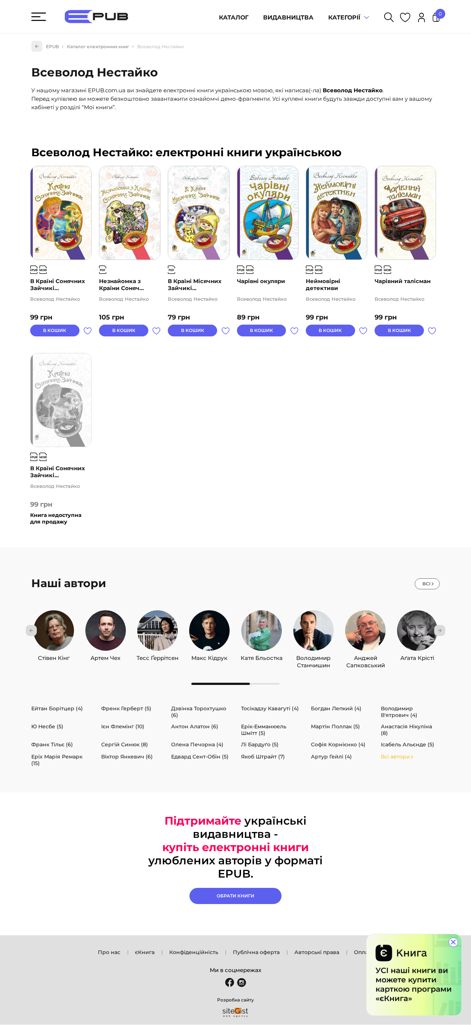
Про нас (109, 952)
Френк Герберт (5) (126, 708)
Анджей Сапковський (365, 656)
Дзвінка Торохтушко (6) (198, 711)
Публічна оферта (256, 952)
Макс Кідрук (209, 656)
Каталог (233, 17)
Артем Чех (105, 656)
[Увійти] (421, 18)
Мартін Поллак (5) (335, 726)
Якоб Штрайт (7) (263, 756)
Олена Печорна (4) (197, 744)
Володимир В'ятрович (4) (399, 711)
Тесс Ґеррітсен (157, 656)
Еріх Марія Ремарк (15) (56, 760)
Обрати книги (235, 896)
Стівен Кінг (54, 656)
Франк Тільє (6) (52, 744)
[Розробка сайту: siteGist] (235, 1012)
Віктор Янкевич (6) (127, 756)
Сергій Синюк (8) (124, 744)
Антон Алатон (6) (194, 726)
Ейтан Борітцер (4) (57, 708)
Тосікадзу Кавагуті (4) (270, 708)
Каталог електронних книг (98, 46)
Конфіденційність (193, 952)
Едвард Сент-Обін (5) (200, 756)
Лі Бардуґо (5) (260, 744)
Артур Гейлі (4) (331, 756)
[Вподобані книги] (405, 18)
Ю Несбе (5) (47, 726)
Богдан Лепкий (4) (336, 708)
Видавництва (288, 17)
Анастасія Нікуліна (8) (406, 729)
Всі (426, 583)
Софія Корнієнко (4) (338, 744)
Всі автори (395, 756)
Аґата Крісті (417, 656)
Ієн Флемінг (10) (122, 726)
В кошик (54, 330)
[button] (31, 630)
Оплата (363, 952)
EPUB (52, 46)
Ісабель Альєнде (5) (407, 744)
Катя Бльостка (262, 656)
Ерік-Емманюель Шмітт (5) (263, 729)
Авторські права (316, 952)
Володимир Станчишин (313, 656)
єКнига (145, 952)
